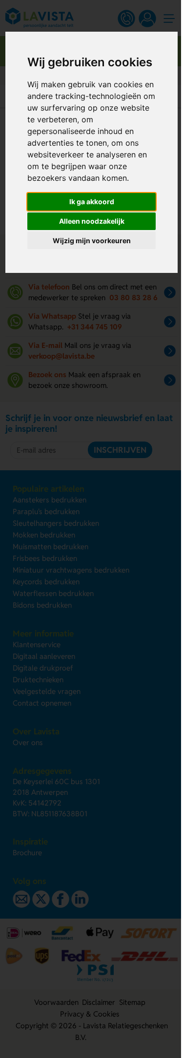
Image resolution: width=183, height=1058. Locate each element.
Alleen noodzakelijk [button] (91, 221)
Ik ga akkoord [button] (91, 201)
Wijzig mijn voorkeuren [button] (92, 240)
